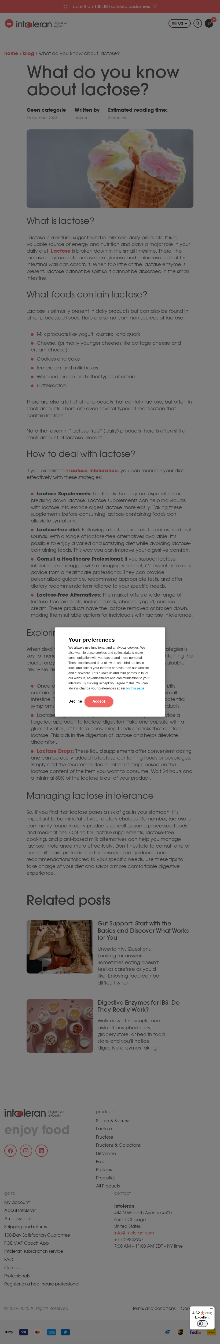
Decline (75, 701)
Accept (99, 701)
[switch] (202, 1323)
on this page (135, 688)
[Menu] (211, 1309)
